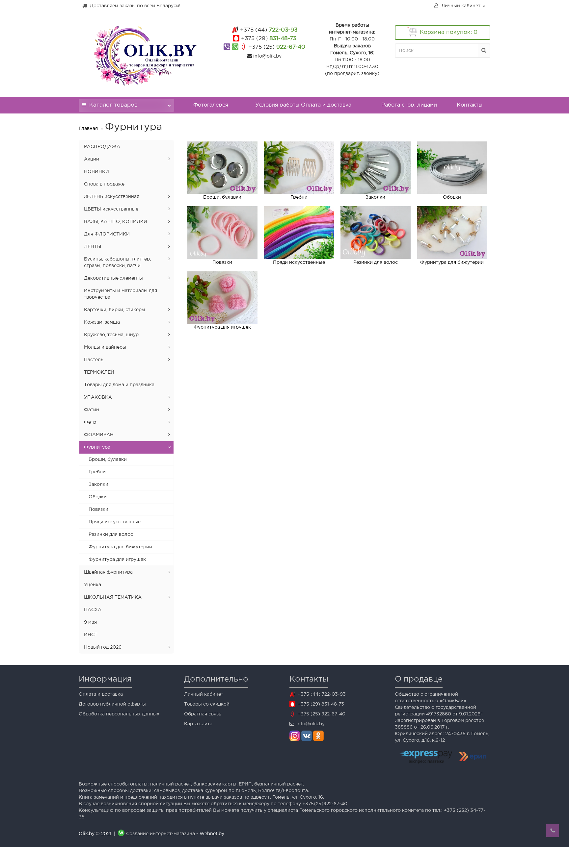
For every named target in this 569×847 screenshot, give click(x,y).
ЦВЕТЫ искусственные (111, 209)
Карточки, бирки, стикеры (114, 310)
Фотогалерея (210, 105)
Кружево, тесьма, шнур (111, 335)
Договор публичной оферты (112, 704)
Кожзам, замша (102, 322)
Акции (91, 159)
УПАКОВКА (98, 397)
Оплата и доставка (101, 694)
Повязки (98, 509)
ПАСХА (92, 610)
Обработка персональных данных (119, 714)
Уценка (92, 585)
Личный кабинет (203, 694)
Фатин (91, 410)
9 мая (90, 622)
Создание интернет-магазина (160, 834)
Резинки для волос (111, 534)
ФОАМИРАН (99, 435)
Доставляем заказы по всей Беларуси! (134, 6)
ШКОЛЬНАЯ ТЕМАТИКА (113, 597)
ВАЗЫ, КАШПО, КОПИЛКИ (115, 222)
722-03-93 (268, 30)
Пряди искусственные (115, 522)
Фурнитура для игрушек (117, 559)
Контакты (469, 105)
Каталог (113, 105)
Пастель (93, 360)
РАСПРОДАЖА (102, 147)
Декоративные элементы (113, 278)
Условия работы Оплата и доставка (303, 105)
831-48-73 (268, 38)
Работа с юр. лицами (409, 105)
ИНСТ (90, 635)
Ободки (98, 497)
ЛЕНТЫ (92, 247)
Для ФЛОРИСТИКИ (107, 234)
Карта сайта (198, 724)
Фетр (90, 422)
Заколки (98, 484)
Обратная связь (202, 714)
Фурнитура (97, 447)
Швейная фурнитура (108, 572)
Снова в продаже (104, 184)
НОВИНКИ (96, 172)
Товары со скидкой (207, 704)
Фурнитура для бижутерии (120, 547)
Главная (88, 129)
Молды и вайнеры (105, 347)
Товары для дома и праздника (119, 385)
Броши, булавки (108, 459)
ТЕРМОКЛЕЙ (99, 372)
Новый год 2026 (103, 647)
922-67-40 (276, 47)
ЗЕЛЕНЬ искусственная (111, 197)
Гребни (97, 472)
